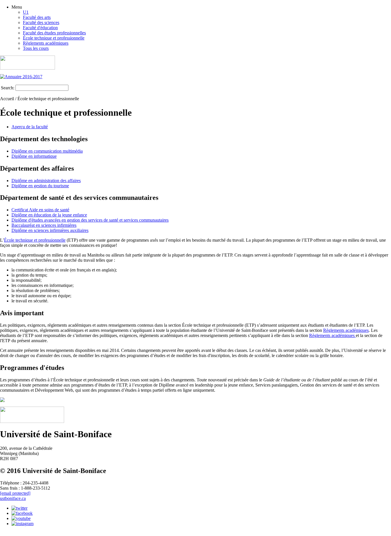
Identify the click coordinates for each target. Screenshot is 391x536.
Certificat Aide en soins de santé (40, 209)
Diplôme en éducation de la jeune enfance (49, 214)
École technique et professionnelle (53, 38)
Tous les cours (36, 48)
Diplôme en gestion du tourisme (40, 185)
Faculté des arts (37, 17)
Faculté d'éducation (40, 27)
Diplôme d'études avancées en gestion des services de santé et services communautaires (90, 220)
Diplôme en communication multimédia (47, 151)
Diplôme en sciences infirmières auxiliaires (49, 230)
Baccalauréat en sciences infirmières (43, 225)
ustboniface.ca (13, 498)
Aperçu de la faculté (29, 126)
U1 (26, 12)
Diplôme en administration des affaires (46, 180)
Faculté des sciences (41, 22)
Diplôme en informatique (34, 156)
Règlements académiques (45, 43)
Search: (7, 87)
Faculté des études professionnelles (54, 32)
